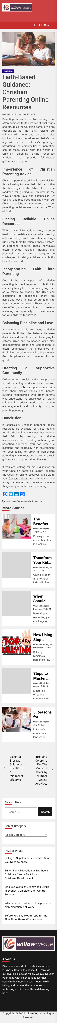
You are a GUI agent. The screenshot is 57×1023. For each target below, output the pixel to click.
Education (8, 71)
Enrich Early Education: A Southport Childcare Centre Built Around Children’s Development (26, 874)
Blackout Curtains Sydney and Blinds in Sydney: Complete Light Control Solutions (27, 890)
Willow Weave (34, 1013)
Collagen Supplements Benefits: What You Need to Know (27, 859)
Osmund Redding (10, 114)
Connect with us (19, 478)
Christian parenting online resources (25, 501)
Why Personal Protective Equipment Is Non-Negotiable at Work (28, 904)
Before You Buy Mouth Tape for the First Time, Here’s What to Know (26, 917)
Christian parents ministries (38, 387)
